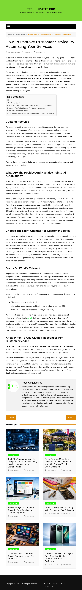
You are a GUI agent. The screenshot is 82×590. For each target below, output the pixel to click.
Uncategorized (40, 52)
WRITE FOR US (59, 584)
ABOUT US (47, 584)
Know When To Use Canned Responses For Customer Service (31, 113)
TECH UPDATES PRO (41, 9)
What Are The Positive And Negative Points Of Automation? (30, 105)
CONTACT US (48, 586)
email (29, 318)
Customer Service (14, 103)
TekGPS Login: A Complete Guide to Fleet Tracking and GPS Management (21, 510)
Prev (12, 417)
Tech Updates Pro (14, 52)
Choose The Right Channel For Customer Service (27, 108)
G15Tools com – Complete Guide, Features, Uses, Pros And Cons (21, 556)
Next (70, 417)
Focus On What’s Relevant (18, 111)
